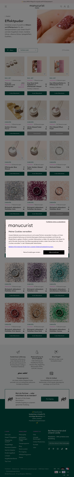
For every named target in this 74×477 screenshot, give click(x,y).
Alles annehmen (54, 252)
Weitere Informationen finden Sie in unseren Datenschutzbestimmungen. (31, 246)
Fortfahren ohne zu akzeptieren (55, 222)
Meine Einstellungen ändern (31, 252)
